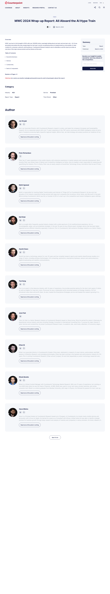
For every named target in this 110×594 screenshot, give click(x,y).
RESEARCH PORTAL (39, 8)
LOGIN (89, 2)
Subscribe (93, 68)
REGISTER (95, 2)
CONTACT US (52, 8)
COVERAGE (8, 8)
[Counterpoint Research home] (13, 3)
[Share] (95, 7)
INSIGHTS (26, 8)
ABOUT (17, 8)
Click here (8, 78)
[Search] (99, 7)
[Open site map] (104, 7)
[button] (102, 3)
